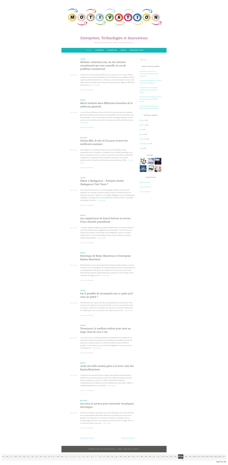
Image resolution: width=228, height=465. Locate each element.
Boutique (83, 137)
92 (159, 456)
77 (95, 456)
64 (41, 456)
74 (83, 456)
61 (28, 456)
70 (66, 456)
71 (70, 456)
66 (49, 456)
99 (190, 456)
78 (100, 456)
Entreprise (99, 50)
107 (223, 456)
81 (112, 456)
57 (11, 456)
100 (194, 456)
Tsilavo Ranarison (144, 143)
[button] (143, 161)
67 (53, 456)
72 (74, 456)
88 (142, 456)
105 (215, 456)
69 (62, 456)
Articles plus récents (128, 438)
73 (79, 456)
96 (175, 456)
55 (3, 456)
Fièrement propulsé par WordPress (101, 449)
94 (167, 456)
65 (45, 456)
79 (104, 456)
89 (146, 456)
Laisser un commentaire (87, 90)
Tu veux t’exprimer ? (145, 191)
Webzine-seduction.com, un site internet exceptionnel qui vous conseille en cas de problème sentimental (103, 66)
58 (16, 456)
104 (211, 456)
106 (219, 456)
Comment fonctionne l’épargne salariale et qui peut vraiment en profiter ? (148, 90)
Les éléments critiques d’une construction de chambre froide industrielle (148, 73)
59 (20, 456)
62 (32, 456)
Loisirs (82, 59)
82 (116, 456)
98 (186, 456)
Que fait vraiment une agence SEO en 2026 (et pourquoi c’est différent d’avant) (150, 99)
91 (154, 456)
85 (129, 456)
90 (150, 456)
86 (133, 456)
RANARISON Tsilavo (136, 50)
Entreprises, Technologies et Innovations (114, 38)
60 (24, 456)
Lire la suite (96, 85)
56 (7, 456)
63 (37, 456)
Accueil (89, 50)
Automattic (135, 449)
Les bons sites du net (145, 187)
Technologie (112, 50)
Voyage (82, 178)
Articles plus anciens (87, 438)
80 (108, 456)
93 (163, 456)
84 (125, 456)
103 (207, 456)
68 (58, 456)
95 (171, 456)
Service (123, 50)
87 (137, 456)
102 (202, 456)
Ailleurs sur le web (144, 182)
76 (91, 456)
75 (87, 456)
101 (198, 456)
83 (121, 456)
